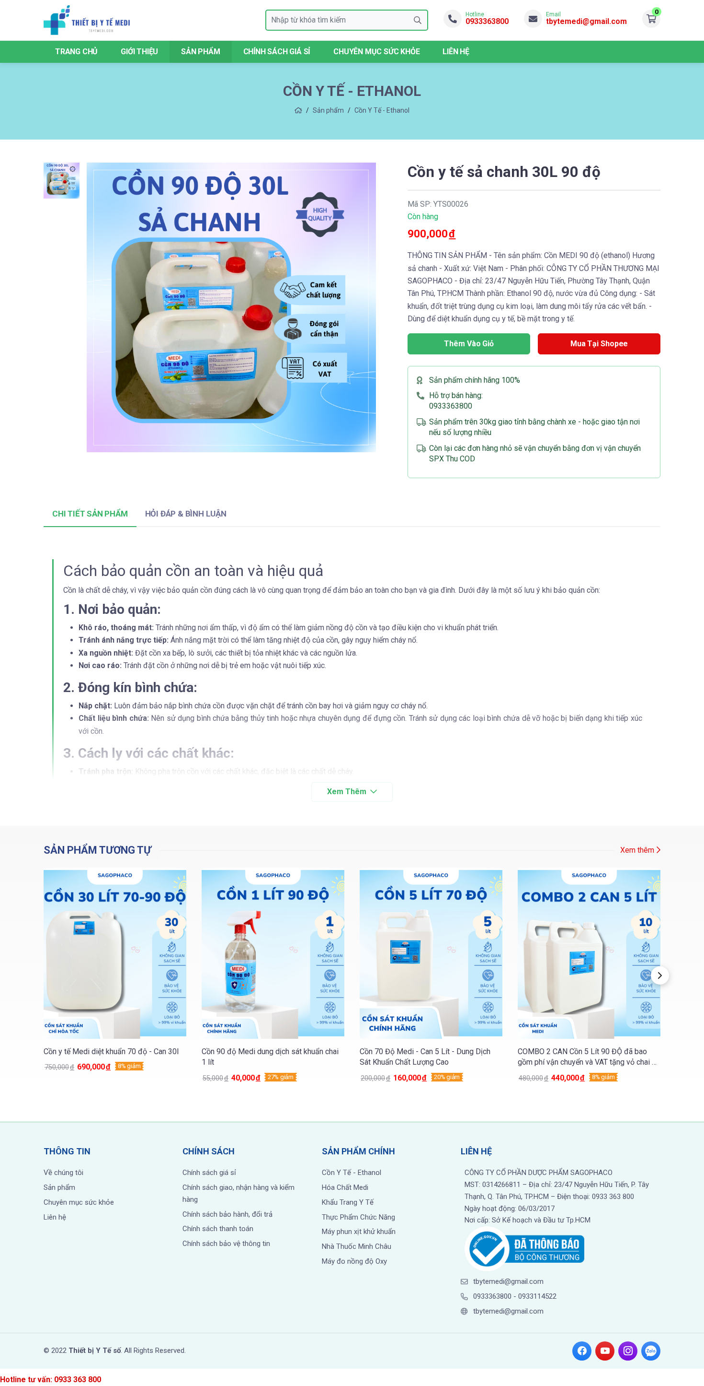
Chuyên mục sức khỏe (79, 1202)
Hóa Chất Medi (345, 1187)
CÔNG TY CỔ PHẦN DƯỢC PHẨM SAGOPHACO (539, 1172)
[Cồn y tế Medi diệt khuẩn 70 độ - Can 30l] (115, 970)
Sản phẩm (328, 110)
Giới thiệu (139, 51)
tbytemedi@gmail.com (508, 1281)
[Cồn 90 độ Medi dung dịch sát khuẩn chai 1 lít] (273, 976)
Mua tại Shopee (599, 343)
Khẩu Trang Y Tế (348, 1202)
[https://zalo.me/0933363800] (650, 1351)
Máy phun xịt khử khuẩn (359, 1231)
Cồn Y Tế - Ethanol (381, 110)
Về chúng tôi (63, 1172)
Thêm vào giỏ (469, 343)
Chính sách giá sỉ (277, 51)
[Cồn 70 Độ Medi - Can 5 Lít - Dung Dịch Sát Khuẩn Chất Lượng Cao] (431, 976)
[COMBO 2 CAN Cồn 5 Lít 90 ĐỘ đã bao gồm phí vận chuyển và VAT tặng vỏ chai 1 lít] (589, 976)
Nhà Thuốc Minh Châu (356, 1246)
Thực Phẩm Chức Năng (358, 1217)
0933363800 (450, 406)
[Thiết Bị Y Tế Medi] (87, 20)
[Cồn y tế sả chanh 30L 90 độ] (231, 307)
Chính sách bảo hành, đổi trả (227, 1214)
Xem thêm (637, 850)
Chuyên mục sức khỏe (376, 51)
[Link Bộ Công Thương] (524, 1248)
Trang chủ (76, 51)
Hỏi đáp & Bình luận (186, 513)
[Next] (660, 975)
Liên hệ (456, 51)
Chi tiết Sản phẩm (90, 513)
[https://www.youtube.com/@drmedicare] (604, 1351)
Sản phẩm (200, 51)
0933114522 (537, 1296)
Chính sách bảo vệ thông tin (226, 1243)
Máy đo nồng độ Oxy (354, 1261)
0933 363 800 (77, 1379)
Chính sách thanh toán (217, 1228)
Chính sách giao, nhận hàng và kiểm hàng (238, 1193)
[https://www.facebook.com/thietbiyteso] (581, 1351)
